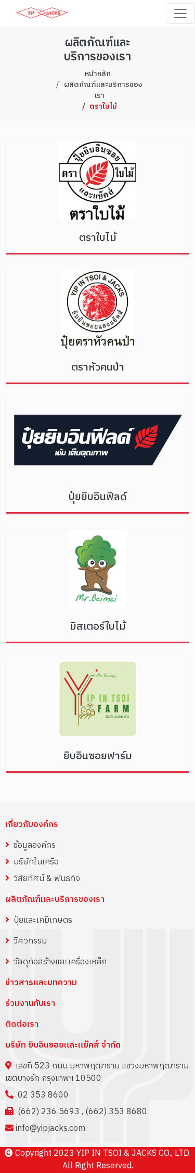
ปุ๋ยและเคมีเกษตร (43, 920)
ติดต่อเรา (21, 1024)
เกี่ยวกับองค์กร (31, 825)
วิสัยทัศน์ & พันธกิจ (47, 879)
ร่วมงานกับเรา (30, 1004)
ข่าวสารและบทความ (41, 983)
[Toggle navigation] (180, 13)
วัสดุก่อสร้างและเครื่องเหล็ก (60, 962)
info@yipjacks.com (50, 1128)
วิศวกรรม (30, 941)
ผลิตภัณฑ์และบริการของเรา (103, 90)
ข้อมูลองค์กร (35, 845)
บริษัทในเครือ (36, 862)
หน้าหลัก (98, 74)
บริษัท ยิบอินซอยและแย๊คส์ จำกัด (63, 1045)
